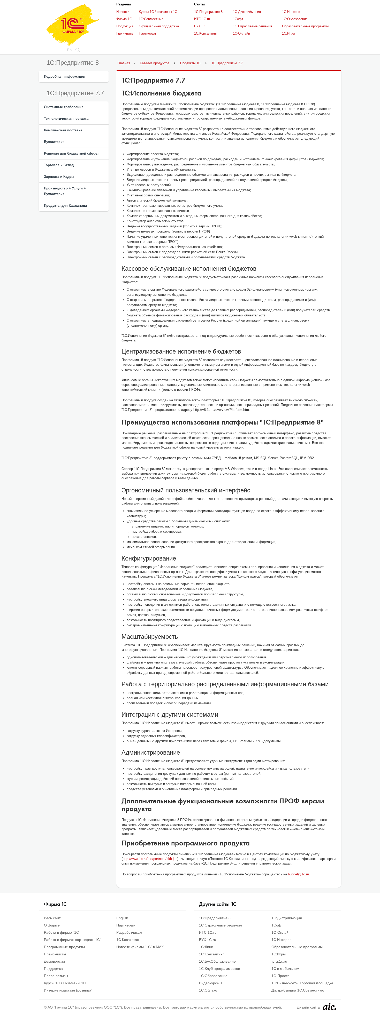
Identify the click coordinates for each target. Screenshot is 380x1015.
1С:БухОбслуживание (217, 961)
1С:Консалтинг (205, 33)
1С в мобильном (285, 968)
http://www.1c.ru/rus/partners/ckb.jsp (150, 859)
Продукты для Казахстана (65, 205)
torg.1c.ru (279, 961)
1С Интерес (291, 12)
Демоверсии (54, 961)
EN (69, 50)
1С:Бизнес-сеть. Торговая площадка (302, 983)
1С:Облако (208, 990)
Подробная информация (64, 76)
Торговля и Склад (59, 165)
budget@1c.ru (298, 874)
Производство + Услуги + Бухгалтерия (65, 191)
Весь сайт (52, 918)
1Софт (238, 19)
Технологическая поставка (66, 119)
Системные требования (63, 107)
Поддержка (53, 968)
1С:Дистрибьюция (247, 12)
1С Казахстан (127, 940)
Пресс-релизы (56, 976)
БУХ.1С (200, 26)
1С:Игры (288, 33)
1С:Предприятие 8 (208, 12)
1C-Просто (280, 976)
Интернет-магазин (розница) (68, 990)
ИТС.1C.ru (202, 19)
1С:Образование (295, 19)
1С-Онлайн (241, 33)
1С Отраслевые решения (252, 26)
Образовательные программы (305, 26)
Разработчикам (129, 932)
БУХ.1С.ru (207, 940)
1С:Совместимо (151, 19)
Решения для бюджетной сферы (71, 153)
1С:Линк (206, 947)
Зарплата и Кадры (59, 177)
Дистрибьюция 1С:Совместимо (297, 990)
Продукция (124, 26)
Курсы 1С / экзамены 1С (158, 12)
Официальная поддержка (159, 26)
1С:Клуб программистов (219, 968)
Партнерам (147, 33)
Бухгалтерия (54, 142)
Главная (123, 63)
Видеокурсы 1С (212, 983)
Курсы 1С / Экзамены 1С (65, 983)
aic (329, 1006)
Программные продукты (64, 947)
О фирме (52, 925)
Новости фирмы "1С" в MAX (140, 947)
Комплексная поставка (63, 130)
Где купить (124, 33)
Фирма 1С (124, 19)
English (122, 918)
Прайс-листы (55, 954)
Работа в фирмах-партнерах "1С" (72, 940)
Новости (122, 12)
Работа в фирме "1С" (62, 932)
